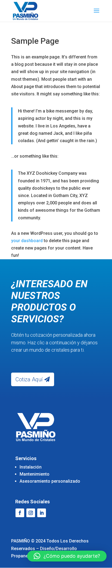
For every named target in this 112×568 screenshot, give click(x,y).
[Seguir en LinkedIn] (41, 512)
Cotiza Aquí (29, 379)
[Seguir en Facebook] (19, 512)
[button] (67, 556)
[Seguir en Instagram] (30, 512)
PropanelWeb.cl (26, 555)
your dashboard (27, 240)
